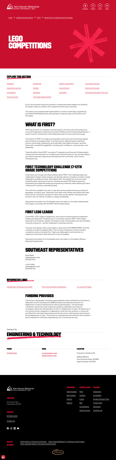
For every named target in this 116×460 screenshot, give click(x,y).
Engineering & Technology (34, 334)
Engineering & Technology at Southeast (19, 287)
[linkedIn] (15, 428)
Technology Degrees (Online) (42, 97)
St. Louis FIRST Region (84, 287)
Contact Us (11, 421)
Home (10, 17)
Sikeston (69, 403)
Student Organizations (66, 83)
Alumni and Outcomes (92, 88)
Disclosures (97, 406)
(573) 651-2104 (12, 353)
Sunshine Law (97, 410)
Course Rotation (64, 88)
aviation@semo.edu (49, 355)
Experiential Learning (14, 88)
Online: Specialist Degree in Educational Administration (38, 444)
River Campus (71, 395)
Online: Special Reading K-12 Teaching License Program (66, 441)
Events (81, 399)
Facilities (36, 88)
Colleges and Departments (24, 17)
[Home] (23, 6)
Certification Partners (92, 83)
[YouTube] (18, 428)
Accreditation (11, 92)
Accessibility (97, 395)
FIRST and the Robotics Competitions (54, 287)
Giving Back (63, 92)
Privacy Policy (97, 403)
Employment (97, 391)
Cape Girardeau (72, 391)
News (81, 391)
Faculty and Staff (12, 97)
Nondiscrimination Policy (101, 399)
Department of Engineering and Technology (58, 17)
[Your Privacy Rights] (3, 457)
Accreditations (84, 406)
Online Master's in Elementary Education (33, 441)
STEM (39, 17)
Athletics (82, 395)
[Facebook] (8, 428)
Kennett (69, 399)
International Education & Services (96, 92)
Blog (80, 403)
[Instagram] (11, 428)
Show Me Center (84, 410)
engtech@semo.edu (49, 353)
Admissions (36, 92)
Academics (10, 83)
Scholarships (37, 83)
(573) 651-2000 (12, 416)
